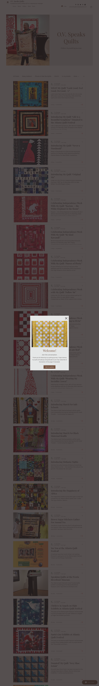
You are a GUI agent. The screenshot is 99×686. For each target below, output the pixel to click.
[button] (66, 318)
